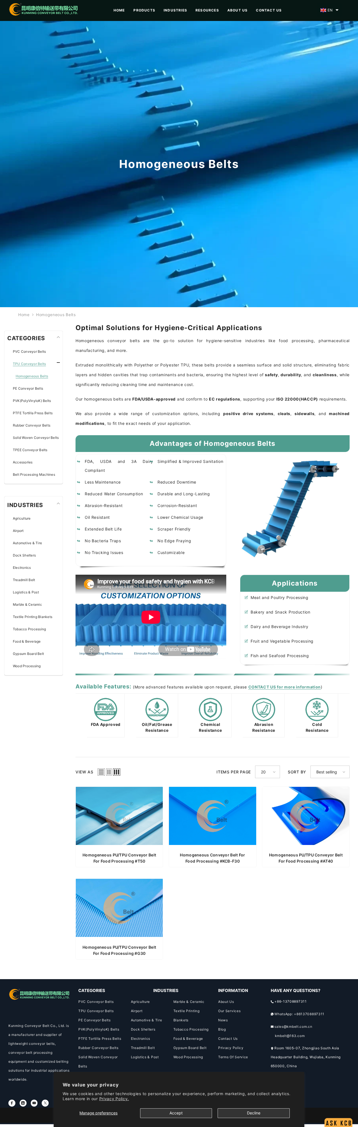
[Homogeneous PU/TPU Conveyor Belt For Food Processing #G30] (119, 911)
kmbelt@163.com (290, 1036)
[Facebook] (11, 1103)
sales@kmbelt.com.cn (293, 1026)
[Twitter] (45, 1103)
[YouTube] (34, 1103)
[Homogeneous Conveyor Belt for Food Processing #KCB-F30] (212, 819)
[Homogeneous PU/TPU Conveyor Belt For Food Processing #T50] (119, 819)
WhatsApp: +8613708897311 (299, 1014)
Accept (176, 1113)
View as (84, 772)
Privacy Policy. (114, 1098)
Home (24, 314)
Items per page (233, 772)
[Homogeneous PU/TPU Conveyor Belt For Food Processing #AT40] (305, 819)
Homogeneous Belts (56, 314)
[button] (329, 10)
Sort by (297, 772)
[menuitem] (36, 351)
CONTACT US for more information (284, 687)
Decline (253, 1113)
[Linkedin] (23, 1103)
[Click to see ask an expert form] (338, 1109)
